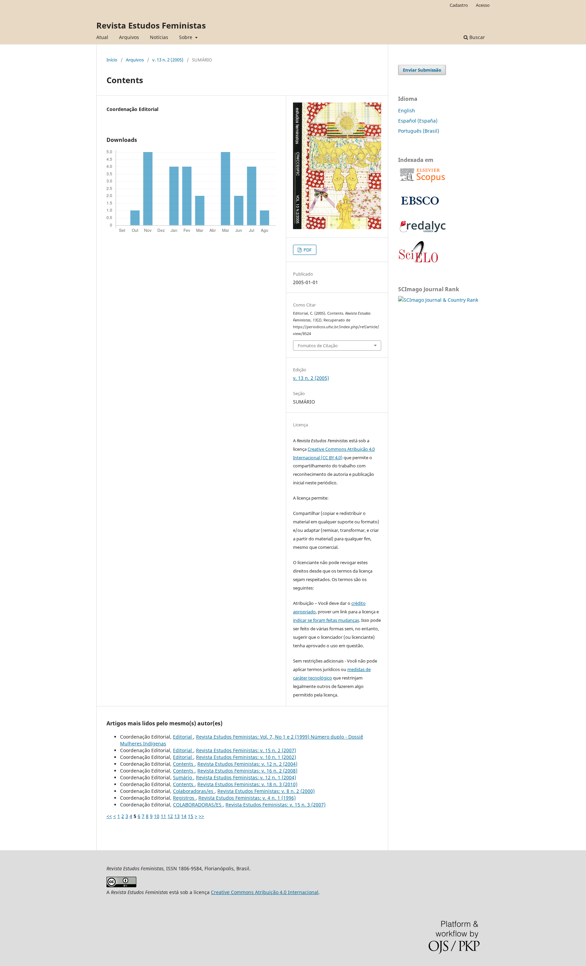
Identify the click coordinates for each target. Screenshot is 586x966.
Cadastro (459, 5)
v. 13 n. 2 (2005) (167, 60)
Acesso (483, 5)
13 (177, 816)
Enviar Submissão (422, 70)
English (406, 110)
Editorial (183, 736)
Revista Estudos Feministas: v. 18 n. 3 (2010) (247, 784)
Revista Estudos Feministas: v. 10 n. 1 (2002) (246, 757)
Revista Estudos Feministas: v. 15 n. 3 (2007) (276, 804)
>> (201, 816)
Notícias (159, 37)
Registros (184, 798)
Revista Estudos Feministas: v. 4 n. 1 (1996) (247, 798)
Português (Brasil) (418, 131)
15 (190, 816)
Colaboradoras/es (194, 791)
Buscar (476, 37)
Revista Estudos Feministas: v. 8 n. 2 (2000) (266, 791)
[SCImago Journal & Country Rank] (438, 300)
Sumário (183, 777)
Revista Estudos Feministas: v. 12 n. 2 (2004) (247, 764)
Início (111, 60)
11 (163, 816)
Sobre (186, 37)
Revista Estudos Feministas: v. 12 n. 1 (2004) (246, 777)
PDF (307, 250)
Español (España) (417, 120)
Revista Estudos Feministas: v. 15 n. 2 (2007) (246, 750)
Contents (184, 764)
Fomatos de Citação (318, 345)
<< (109, 816)
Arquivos (129, 37)
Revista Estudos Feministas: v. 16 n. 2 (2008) (247, 770)
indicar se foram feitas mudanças (326, 620)
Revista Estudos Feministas (151, 25)
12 (170, 816)
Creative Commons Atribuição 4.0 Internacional (264, 892)
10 (156, 816)
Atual (102, 37)
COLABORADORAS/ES (198, 804)
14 (184, 816)
